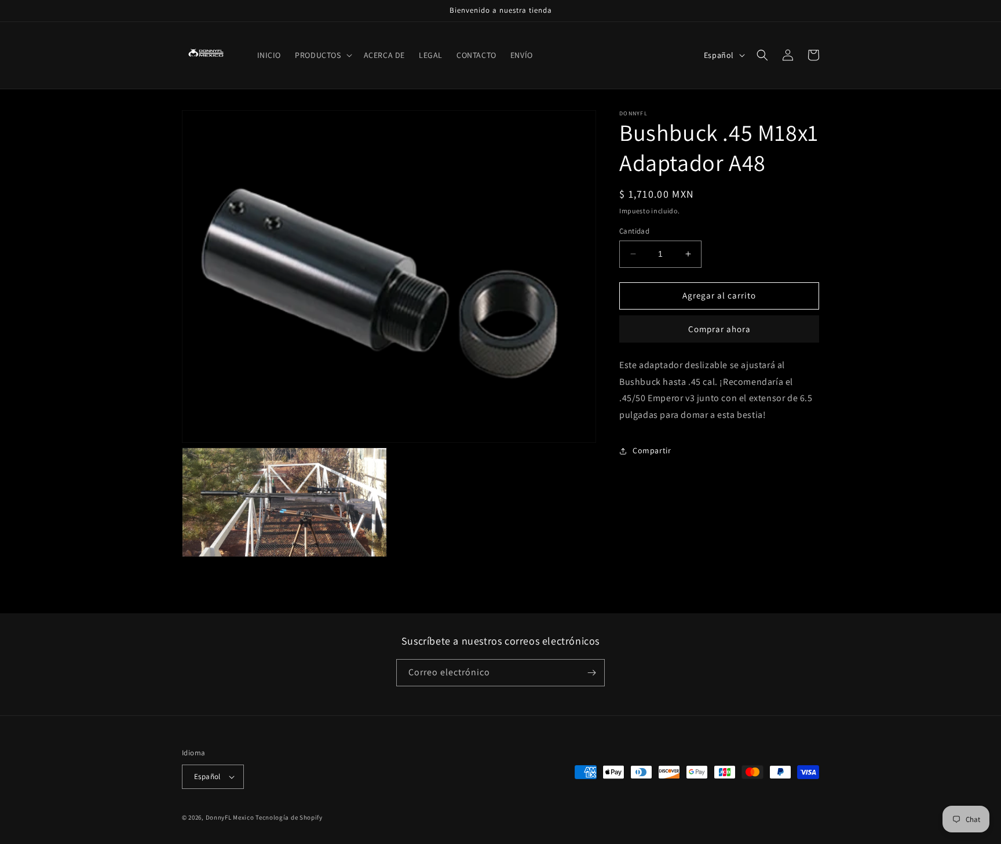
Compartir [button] (652, 450)
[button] (322, 55)
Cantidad (634, 231)
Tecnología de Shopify (289, 817)
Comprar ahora (719, 328)
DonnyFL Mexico (230, 817)
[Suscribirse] (591, 672)
